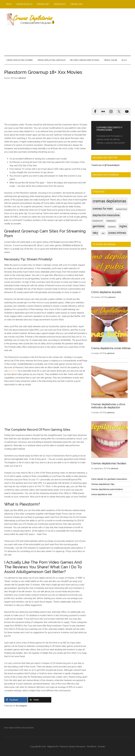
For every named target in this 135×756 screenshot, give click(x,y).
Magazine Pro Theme (56, 746)
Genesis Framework (77, 746)
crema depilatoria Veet (101, 494)
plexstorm (13, 371)
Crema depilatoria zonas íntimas (111, 348)
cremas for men (102, 208)
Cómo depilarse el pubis (106, 292)
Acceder (101, 746)
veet (103, 233)
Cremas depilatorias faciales (108, 463)
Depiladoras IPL (98, 221)
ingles (123, 226)
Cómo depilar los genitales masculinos (109, 479)
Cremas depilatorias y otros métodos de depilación (108, 406)
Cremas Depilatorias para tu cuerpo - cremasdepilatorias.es (29, 19)
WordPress (91, 746)
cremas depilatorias (109, 201)
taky (95, 232)
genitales (98, 226)
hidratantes (111, 227)
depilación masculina (106, 215)
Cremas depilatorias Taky (103, 484)
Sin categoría (21, 706)
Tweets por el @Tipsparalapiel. (105, 165)
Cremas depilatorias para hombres (107, 489)
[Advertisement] (93, 32)
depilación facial (121, 209)
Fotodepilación (111, 221)
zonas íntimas (117, 232)
